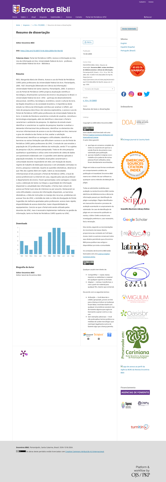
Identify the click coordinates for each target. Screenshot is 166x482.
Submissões (56, 17)
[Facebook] (124, 96)
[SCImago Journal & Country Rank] (135, 139)
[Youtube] (140, 96)
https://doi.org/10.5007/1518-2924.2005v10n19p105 (41, 51)
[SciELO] (135, 210)
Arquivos (43, 17)
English (124, 43)
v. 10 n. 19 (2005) (39, 25)
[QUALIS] (135, 287)
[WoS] (135, 179)
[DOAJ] (135, 127)
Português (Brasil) (128, 50)
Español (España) (128, 47)
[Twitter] (147, 96)
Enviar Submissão (129, 29)
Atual (33, 17)
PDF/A (88, 42)
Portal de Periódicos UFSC (96, 17)
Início (15, 17)
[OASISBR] (135, 319)
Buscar (149, 17)
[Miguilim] (135, 303)
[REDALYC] (135, 236)
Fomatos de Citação (92, 89)
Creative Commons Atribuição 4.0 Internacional (84, 451)
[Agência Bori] (135, 372)
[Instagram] (131, 96)
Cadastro (142, 2)
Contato (79, 17)
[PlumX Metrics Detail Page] (23, 353)
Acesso (69, 17)
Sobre (23, 17)
